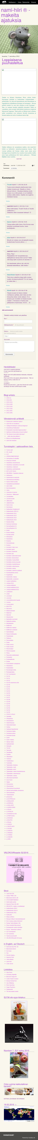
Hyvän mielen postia (12, 481)
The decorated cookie (12, 991)
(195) (9, 412)
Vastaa (8, 201)
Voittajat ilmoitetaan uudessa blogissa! (16, 425)
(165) (9, 410)
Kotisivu (13, 332)
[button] (16, 2)
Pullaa (8, 661)
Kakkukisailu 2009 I (11, 908)
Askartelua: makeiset (12, 467)
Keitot (8, 530)
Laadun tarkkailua (11, 581)
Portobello (9, 657)
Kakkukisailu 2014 (11, 517)
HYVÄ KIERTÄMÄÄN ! (12, 900)
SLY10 (8, 676)
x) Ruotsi (8, 822)
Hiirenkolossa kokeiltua (12, 479)
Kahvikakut (9, 507)
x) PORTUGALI (10, 816)
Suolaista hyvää (10, 735)
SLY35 (8, 712)
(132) (9, 408)
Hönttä (9, 290)
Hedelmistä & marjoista (12, 477)
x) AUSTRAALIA (10, 799)
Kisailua (8, 541)
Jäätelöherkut (10, 503)
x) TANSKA (9, 832)
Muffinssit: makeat (11, 627)
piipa (8, 237)
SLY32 (8, 706)
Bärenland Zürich (11, 949)
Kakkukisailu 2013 (11, 515)
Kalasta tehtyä (10, 522)
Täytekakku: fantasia (12, 765)
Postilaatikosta (10, 659)
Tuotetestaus (9, 761)
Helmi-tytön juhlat (11, 902)
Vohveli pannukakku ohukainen (15, 790)
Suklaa (8, 727)
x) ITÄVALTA (9, 811)
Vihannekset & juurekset (13, 788)
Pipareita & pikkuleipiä (12, 655)
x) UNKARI (9, 837)
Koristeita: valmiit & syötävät (14, 570)
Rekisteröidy (25, 2)
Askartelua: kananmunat (13, 462)
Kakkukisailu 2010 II (11, 910)
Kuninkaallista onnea (12, 572)
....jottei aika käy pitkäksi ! (13, 436)
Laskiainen (9, 591)
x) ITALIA (8, 809)
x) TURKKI (9, 835)
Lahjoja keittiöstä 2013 (12, 589)
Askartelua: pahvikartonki (13, 469)
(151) (9, 402)
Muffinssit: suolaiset (11, 629)
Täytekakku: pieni (11, 769)
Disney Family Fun (11, 981)
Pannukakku (9, 640)
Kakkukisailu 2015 (11, 520)
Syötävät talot (10, 744)
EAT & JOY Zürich (11, 471)
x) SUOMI (9, 828)
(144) (9, 406)
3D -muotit (9, 452)
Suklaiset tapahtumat (12, 729)
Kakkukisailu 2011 (11, 912)
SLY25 (8, 693)
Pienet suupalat (10, 651)
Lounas (8, 602)
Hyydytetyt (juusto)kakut (12, 484)
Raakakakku (9, 668)
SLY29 (8, 701)
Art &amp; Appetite (11, 974)
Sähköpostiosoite (14, 325)
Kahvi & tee (9, 505)
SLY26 (8, 695)
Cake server (9, 963)
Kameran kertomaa (11, 524)
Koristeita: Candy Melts (12, 560)
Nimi (5, 318)
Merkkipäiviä (9, 623)
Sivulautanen (10, 720)
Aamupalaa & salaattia (12, 458)
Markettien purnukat (11, 619)
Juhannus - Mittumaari (12, 494)
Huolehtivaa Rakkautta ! (13, 428)
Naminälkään (10, 632)
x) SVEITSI (9, 830)
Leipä (8, 594)
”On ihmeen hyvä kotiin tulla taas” (15, 434)
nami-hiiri (9, 961)
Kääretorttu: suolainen (12, 579)
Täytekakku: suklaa (11, 775)
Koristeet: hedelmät (11, 551)
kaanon (9, 222)
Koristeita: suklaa (11, 568)
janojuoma (9, 797)
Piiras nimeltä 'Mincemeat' (13, 925)
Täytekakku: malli (11, 767)
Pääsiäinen (9, 665)
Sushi (8, 737)
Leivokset (9, 596)
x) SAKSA (9, 824)
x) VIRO (8, 839)
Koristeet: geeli (10, 549)
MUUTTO (9, 606)
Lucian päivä (9, 604)
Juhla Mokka (9, 959)
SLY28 (8, 699)
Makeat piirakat (10, 610)
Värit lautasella (10, 792)
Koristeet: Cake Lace (12, 547)
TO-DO (8, 748)
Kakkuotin (9, 914)
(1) (8, 398)
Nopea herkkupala (11, 634)
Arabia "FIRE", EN (11, 895)
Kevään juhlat (10, 534)
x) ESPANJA (9, 803)
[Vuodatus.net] (8, 1135)
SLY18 (8, 684)
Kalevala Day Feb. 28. (12, 946)
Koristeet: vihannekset (12, 558)
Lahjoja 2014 (10, 583)
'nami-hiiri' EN (10, 893)
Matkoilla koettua (11, 621)
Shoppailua (9, 718)
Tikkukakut (9, 756)
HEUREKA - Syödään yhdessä (14, 473)
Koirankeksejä (10, 543)
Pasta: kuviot (9, 646)
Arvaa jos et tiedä (11, 460)
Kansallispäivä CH (11, 528)
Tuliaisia (8, 758)
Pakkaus (8, 638)
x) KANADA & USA (11, 813)
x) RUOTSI (9, 820)
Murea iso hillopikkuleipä (13, 438)
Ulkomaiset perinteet (12, 777)
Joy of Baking (10, 983)
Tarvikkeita (9, 752)
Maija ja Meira (10, 917)
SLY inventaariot (10, 674)
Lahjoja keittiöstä (11, 585)
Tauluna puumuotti (11, 936)
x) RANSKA (14, 168)
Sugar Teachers (10, 987)
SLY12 (8, 680)
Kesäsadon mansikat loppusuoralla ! (16, 430)
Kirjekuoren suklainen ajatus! (14, 421)
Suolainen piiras (10, 733)
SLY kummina (10, 933)
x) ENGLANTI (10, 801)
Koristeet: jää (10, 553)
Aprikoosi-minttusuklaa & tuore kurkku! (16, 432)
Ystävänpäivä (10, 794)
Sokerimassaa (10, 723)
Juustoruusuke (10, 498)
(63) (9, 400)
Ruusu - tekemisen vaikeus (13, 929)
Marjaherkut (9, 617)
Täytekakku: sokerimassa (13, 773)
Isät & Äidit (9, 486)
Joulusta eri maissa (11, 492)
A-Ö (7, 454)
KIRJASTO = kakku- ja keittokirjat (15, 906)
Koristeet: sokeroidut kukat (13, 555)
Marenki (8, 615)
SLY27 (8, 697)
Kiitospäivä (9, 536)
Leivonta (8, 598)
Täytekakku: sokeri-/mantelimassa (15, 771)
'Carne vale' (9, 450)
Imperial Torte (10, 957)
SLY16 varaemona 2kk (12, 682)
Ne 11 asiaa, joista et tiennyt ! (14, 921)
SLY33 (8, 708)
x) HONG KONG (10, 807)
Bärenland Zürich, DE (12, 898)
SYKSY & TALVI (10, 714)
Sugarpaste (9, 989)
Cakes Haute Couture (12, 978)
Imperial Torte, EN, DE (12, 904)
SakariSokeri (11, 275)
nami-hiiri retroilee (11, 440)
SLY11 (8, 678)
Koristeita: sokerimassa (12, 566)
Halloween (9, 475)
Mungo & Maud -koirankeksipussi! (15, 919)
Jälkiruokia (9, 500)
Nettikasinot (12, 2)
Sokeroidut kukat (11, 725)
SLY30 (8, 703)
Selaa (20, 2)
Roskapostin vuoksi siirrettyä (14, 927)
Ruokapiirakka (10, 672)
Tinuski (9, 184)
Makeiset (8, 613)
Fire (7, 953)
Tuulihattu (9, 763)
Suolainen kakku (11, 731)
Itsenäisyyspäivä (11, 488)
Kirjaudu (33, 2)
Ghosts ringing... (10, 955)
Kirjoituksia (9, 539)
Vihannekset (9, 786)
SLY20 (8, 687)
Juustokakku (9, 496)
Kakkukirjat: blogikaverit (12, 509)
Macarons (9, 608)
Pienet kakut (9, 649)
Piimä (8, 653)
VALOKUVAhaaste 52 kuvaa (14, 938)
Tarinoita (8, 750)
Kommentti (7, 339)
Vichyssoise (9, 784)
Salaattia (8, 716)
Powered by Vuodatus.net (28, 1137)
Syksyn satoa (10, 742)
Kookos (8, 545)
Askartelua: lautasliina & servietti (15, 465)
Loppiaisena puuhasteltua (12, 61)
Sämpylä (8, 746)
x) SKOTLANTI (10, 826)
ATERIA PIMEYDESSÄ (12, 456)
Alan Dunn (9, 972)
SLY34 (8, 710)
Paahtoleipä (9, 636)
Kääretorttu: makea (11, 577)
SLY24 (8, 691)
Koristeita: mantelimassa (13, 564)
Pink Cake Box (10, 985)
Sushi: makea (10, 739)
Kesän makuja (10, 532)
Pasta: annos (10, 644)
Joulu (7, 490)
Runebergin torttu (11, 670)
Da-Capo (8, 951)
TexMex (8, 754)
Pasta (8, 642)
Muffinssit (9, 625)
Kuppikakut (9, 574)
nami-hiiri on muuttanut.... (13, 423)
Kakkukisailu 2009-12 (12, 511)
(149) (9, 404)
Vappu (8, 782)
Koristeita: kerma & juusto (13, 562)
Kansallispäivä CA (11, 526)
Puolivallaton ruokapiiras (13, 663)
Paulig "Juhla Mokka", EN (13, 923)
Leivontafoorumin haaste (13, 600)
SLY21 (8, 689)
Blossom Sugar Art (11, 976)
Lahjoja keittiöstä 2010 (12, 587)
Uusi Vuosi (9, 780)
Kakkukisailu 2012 (11, 513)
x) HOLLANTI (10, 805)
